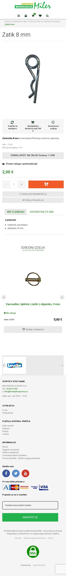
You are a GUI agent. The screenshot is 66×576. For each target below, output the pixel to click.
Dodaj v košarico (35, 329)
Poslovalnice (7, 413)
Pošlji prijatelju (34, 200)
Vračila (5, 434)
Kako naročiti (8, 426)
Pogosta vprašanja (10, 449)
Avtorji (50, 538)
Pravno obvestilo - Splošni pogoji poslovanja (21, 458)
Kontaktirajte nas (42, 211)
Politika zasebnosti (10, 452)
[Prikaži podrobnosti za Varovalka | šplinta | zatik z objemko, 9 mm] (33, 279)
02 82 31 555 (11, 389)
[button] (4, 297)
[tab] (16, 212)
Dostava (6, 428)
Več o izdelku (15, 211)
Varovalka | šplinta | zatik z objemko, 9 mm (33, 304)
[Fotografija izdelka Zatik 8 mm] (33, 78)
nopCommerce (39, 565)
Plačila (5, 431)
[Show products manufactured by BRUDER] (14, 365)
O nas (5, 410)
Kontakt (18, 538)
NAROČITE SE (30, 517)
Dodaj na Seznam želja (34, 194)
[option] (33, 365)
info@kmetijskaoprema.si (16, 391)
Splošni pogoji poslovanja (34, 538)
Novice (5, 447)
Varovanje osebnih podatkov (14, 455)
